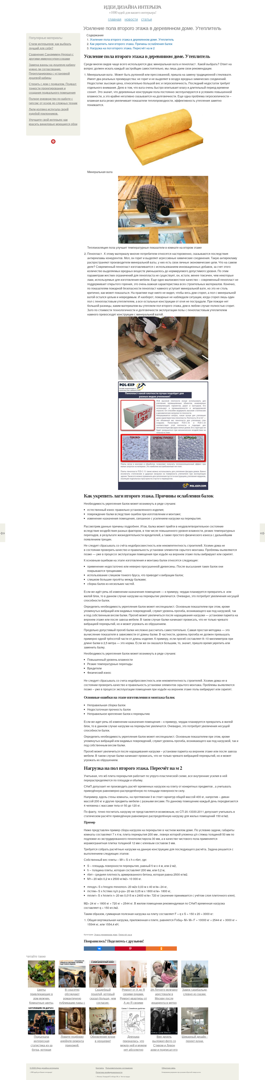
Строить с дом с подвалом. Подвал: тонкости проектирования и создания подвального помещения (53, 88)
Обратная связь (168, 1068)
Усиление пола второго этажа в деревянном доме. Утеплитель (132, 39)
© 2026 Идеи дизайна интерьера (44, 1068)
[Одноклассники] (161, 948)
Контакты (100, 1068)
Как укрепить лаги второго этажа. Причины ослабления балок (131, 44)
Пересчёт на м (125, 934)
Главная (114, 19)
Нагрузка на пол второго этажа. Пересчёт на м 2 (122, 48)
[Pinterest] (130, 948)
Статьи (146, 19)
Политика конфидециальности (109, 1072)
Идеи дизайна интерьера (132, 7)
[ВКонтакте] (99, 948)
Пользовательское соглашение (119, 1068)
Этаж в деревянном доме (105, 934)
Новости (131, 19)
